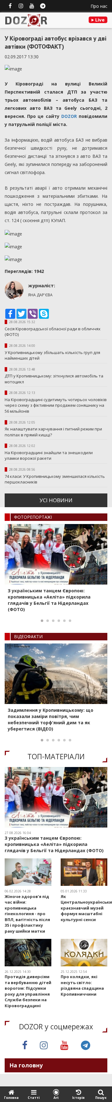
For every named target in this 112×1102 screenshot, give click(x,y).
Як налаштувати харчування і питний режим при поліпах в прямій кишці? (53, 432)
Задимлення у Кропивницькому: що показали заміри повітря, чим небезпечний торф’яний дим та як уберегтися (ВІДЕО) (50, 719)
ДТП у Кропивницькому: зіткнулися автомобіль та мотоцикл (54, 379)
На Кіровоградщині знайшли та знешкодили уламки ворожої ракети (49, 455)
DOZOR (69, 116)
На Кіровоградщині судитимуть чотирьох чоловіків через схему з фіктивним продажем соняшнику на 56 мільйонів (56, 405)
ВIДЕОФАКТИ (28, 636)
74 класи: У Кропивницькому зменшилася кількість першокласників (55, 479)
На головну (26, 1065)
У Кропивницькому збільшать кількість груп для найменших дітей (52, 355)
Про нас (99, 6)
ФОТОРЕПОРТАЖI (33, 517)
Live (99, 20)
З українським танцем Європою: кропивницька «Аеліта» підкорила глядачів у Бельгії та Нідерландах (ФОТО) (49, 600)
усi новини (56, 500)
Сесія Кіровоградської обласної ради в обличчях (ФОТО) (52, 331)
